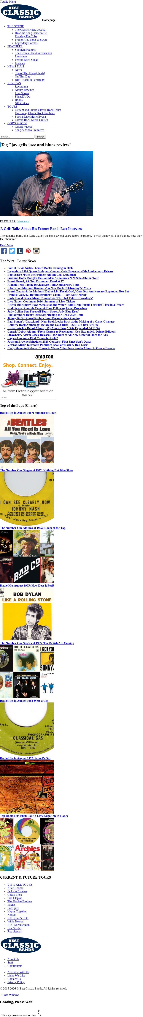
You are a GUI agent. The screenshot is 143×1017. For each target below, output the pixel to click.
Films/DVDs (22, 96)
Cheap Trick (14, 894)
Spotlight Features (25, 49)
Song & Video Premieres (29, 130)
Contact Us (14, 978)
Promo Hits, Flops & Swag (31, 39)
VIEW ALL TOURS (19, 884)
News (18, 69)
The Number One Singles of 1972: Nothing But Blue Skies (36, 470)
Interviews (21, 56)
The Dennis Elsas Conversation (33, 53)
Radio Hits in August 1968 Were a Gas (24, 700)
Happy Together (17, 911)
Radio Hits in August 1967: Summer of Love (28, 412)
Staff (10, 962)
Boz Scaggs (14, 928)
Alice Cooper (15, 888)
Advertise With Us (18, 972)
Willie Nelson (15, 921)
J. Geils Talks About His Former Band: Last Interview (41, 229)
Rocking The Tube (26, 36)
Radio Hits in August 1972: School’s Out (25, 758)
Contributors (14, 965)
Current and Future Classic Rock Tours (38, 109)
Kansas (11, 914)
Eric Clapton (14, 898)
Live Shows (22, 93)
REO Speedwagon (18, 924)
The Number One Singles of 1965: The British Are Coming (37, 643)
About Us (13, 959)
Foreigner (13, 908)
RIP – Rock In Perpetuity (30, 79)
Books (19, 99)
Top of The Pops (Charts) (30, 73)
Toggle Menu (8, 1)
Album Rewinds (24, 89)
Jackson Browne (17, 891)
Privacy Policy (16, 982)
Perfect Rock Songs (26, 59)
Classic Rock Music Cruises (31, 120)
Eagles (11, 904)
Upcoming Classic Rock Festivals (35, 113)
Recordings (21, 86)
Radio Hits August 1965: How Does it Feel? (27, 585)
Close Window (9, 994)
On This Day (22, 76)
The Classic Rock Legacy (30, 29)
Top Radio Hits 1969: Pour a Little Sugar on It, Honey (34, 815)
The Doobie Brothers (19, 901)
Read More (6, 245)
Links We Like (16, 975)
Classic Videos (23, 126)
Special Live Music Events (30, 116)
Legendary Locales (26, 43)
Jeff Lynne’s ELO (17, 918)
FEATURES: (8, 221)
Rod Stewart (14, 931)
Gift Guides (22, 103)
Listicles (20, 63)
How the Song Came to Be (31, 33)
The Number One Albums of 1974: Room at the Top (33, 527)
